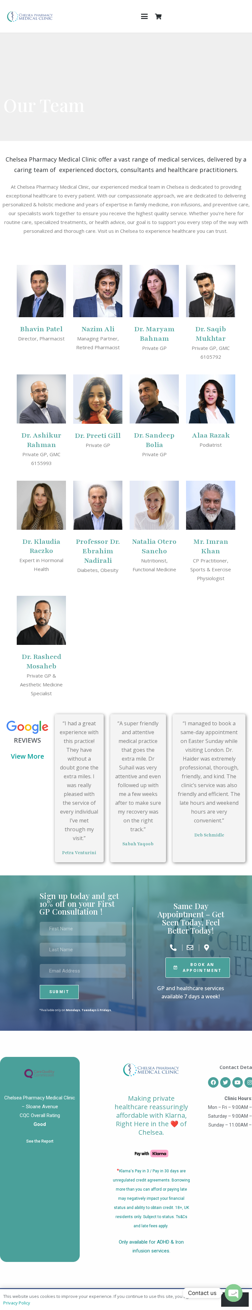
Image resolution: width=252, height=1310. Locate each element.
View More (27, 756)
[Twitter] (225, 1082)
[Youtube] (237, 1082)
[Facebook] (213, 1082)
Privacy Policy (16, 1303)
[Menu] (144, 16)
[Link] (30, 16)
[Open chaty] (233, 1293)
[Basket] (158, 16)
